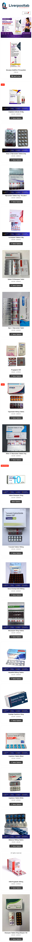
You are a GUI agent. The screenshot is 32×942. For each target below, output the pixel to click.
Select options (17, 118)
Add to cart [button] (17, 76)
